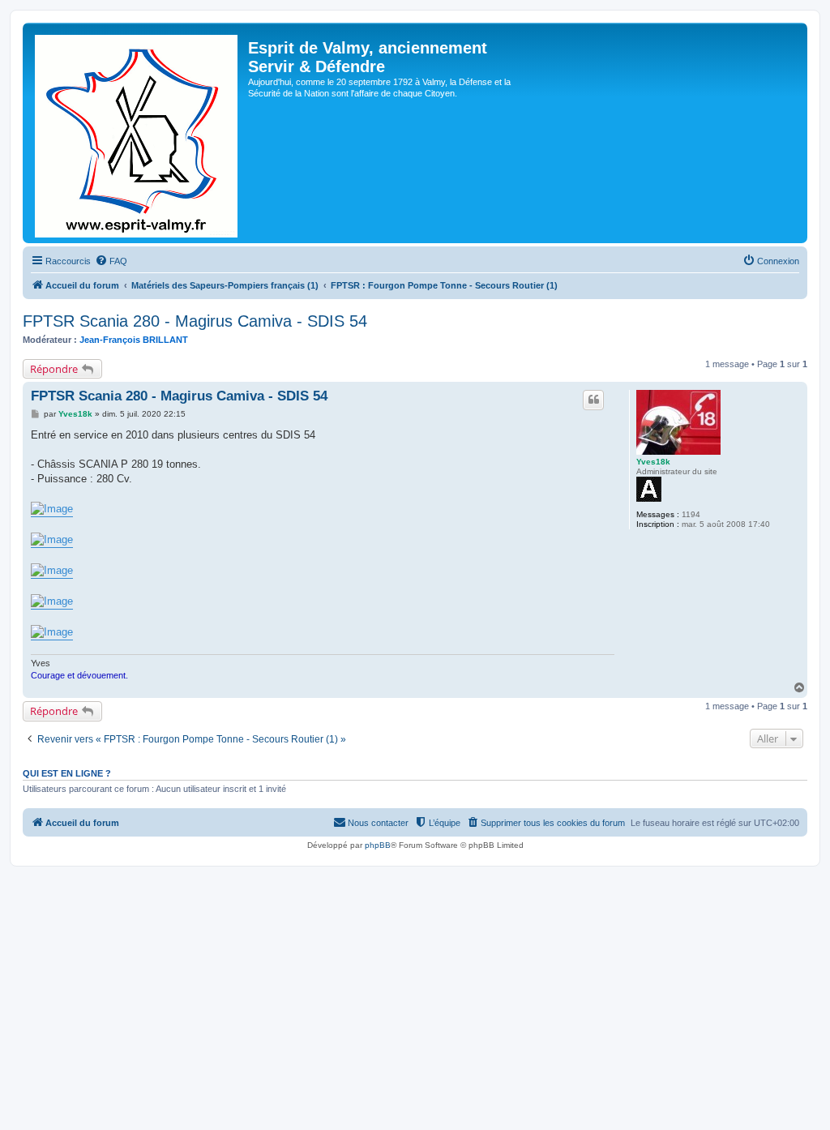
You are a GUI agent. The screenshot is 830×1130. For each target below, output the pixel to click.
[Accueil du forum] (137, 133)
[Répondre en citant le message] (593, 399)
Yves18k (653, 461)
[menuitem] (111, 261)
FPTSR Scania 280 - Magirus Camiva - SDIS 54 (195, 321)
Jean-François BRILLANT (133, 340)
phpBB (378, 845)
